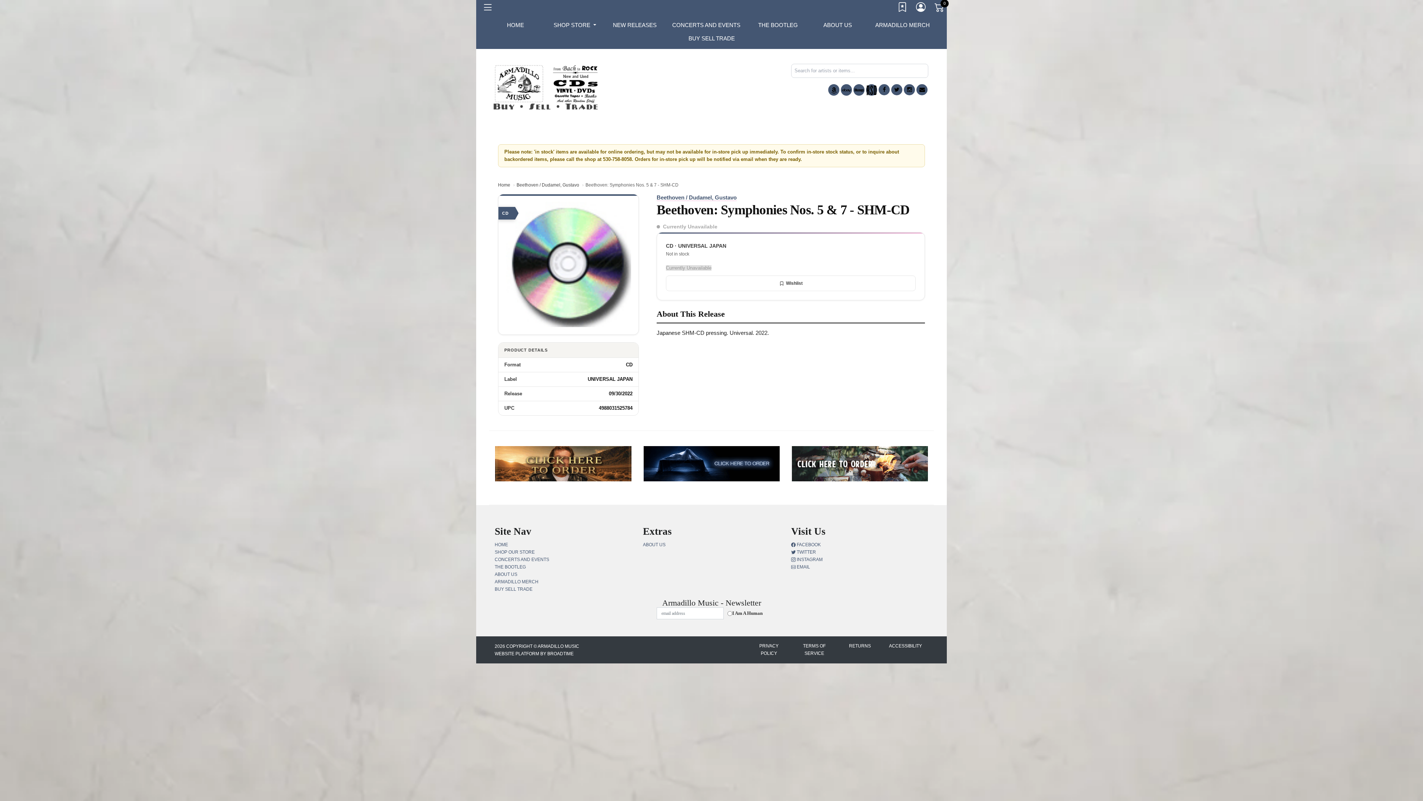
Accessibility (905, 646)
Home (504, 185)
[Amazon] (833, 89)
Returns (860, 646)
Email (803, 567)
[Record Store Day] (871, 89)
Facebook (808, 544)
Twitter (806, 552)
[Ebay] (846, 89)
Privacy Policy (769, 649)
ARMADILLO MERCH (902, 25)
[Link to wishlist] (903, 8)
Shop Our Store (515, 552)
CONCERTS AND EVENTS (706, 25)
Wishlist (794, 283)
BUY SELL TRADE (712, 38)
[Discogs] (859, 89)
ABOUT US (837, 25)
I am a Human (747, 613)
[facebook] (884, 89)
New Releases (635, 25)
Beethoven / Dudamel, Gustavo (548, 185)
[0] (940, 9)
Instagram (809, 559)
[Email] (922, 89)
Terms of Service (814, 649)
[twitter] (896, 89)
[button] (575, 25)
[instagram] (909, 89)
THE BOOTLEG (778, 25)
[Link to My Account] (921, 8)
